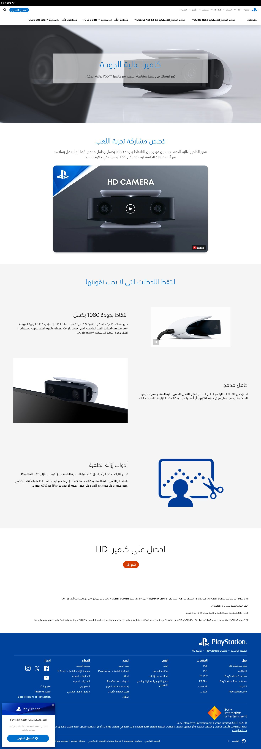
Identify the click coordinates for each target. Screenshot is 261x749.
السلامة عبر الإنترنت (158, 676)
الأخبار (194, 9)
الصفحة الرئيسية (239, 650)
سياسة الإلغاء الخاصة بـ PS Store (73, 671)
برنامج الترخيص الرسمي (78, 691)
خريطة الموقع (78, 740)
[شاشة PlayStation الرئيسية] (254, 10)
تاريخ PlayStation (238, 691)
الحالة (126, 676)
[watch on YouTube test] (199, 247)
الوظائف (242, 671)
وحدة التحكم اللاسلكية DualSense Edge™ (159, 20)
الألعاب (229, 9)
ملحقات (205, 9)
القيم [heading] (165, 660)
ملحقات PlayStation (216, 650)
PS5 (205, 665)
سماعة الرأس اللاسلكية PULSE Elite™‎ (105, 20)
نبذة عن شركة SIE (238, 665)
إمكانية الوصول (160, 671)
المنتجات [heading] (202, 660)
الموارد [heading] (86, 660)
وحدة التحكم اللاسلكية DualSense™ (213, 20)
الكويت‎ (235, 740)
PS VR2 (204, 676)
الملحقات (252, 20)
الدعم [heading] (126, 660)
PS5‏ (238, 9)
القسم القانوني (152, 740)
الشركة (243, 686)
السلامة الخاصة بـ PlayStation (113, 671)
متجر (247, 9)
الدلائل (126, 696)
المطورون (85, 686)
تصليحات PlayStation (118, 681)
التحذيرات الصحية (81, 681)
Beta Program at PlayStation (34, 696)
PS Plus (217, 9)
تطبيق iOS (45, 686)
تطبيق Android (43, 691)
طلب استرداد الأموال (118, 691)
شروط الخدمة (83, 665)
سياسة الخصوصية (133, 740)
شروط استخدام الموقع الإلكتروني (104, 740)
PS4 (205, 671)
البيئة (165, 665)
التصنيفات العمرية (81, 676)
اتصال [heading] (47, 660)
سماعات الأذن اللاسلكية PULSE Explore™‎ (52, 20)
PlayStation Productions (233, 681)
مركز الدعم (123, 665)
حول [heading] (244, 660)
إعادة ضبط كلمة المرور (117, 686)
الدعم (184, 9)
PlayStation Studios (235, 676)
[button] (130, 209)
